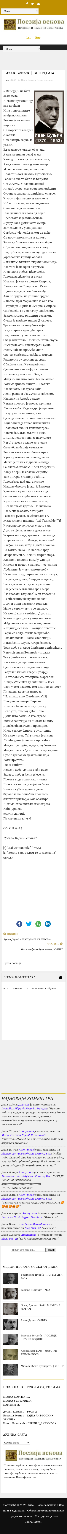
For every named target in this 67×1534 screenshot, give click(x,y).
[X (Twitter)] (29, 923)
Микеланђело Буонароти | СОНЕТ (42, 1365)
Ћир (38, 37)
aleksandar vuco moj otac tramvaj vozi (26, 1153)
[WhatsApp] (38, 923)
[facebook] (27, 4)
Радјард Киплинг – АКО (35, 1289)
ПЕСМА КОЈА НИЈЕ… (16, 1396)
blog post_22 (33, 1228)
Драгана (23, 1104)
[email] (38, 4)
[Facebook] (19, 923)
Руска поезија (45, 79)
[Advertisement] (33, 887)
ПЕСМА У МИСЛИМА (17, 1400)
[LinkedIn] (48, 923)
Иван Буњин (28, 79)
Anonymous (26, 1131)
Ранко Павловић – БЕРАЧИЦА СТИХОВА (29, 1423)
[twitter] (32, 4)
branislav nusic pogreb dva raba (21, 1217)
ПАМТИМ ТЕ (11, 1404)
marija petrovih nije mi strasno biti (23, 1135)
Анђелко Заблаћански (35, 1224)
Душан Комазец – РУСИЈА (20, 1411)
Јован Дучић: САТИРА (34, 1320)
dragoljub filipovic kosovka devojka (24, 1108)
